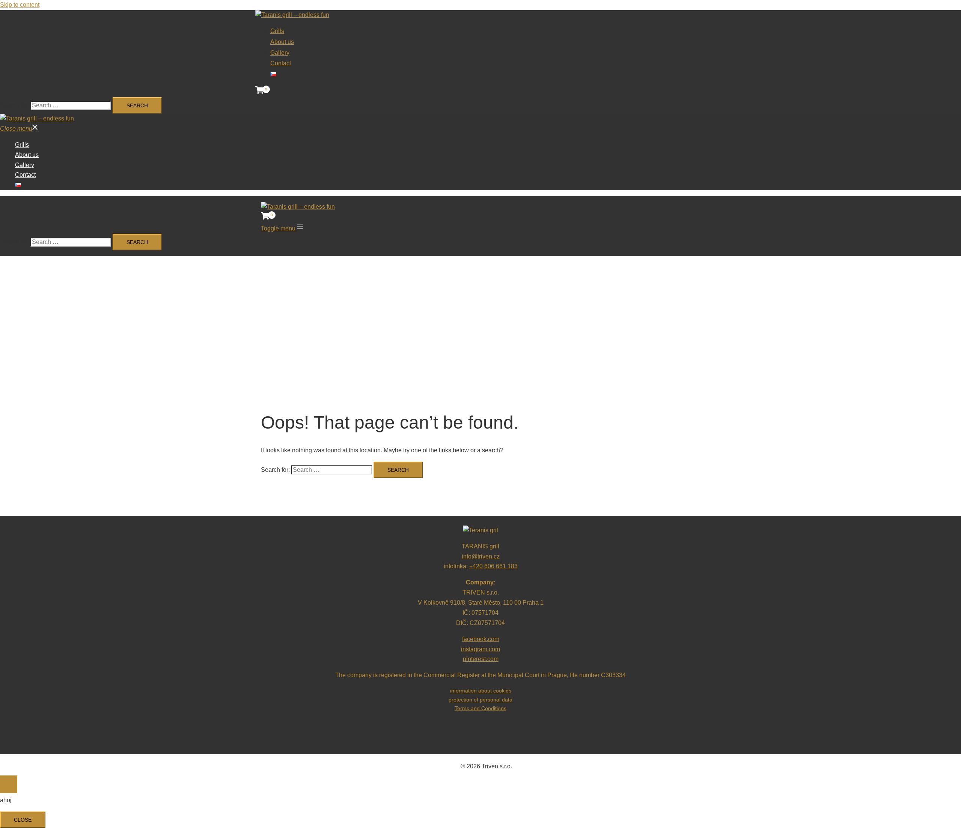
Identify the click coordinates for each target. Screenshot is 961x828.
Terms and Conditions (480, 708)
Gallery (24, 165)
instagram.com (480, 649)
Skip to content (19, 5)
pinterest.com (481, 659)
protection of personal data (480, 700)
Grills (22, 145)
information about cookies (480, 691)
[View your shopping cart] (259, 92)
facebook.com (480, 639)
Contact (25, 175)
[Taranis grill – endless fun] (292, 15)
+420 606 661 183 (493, 566)
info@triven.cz (481, 556)
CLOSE (23, 820)
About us (27, 155)
